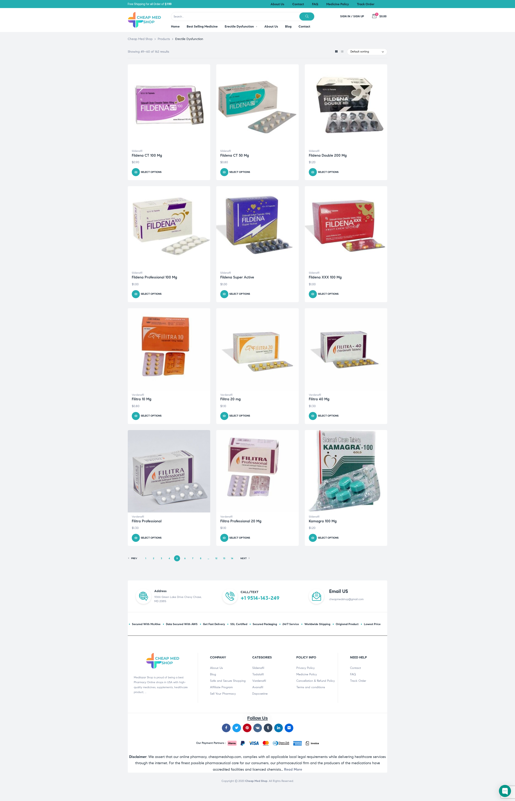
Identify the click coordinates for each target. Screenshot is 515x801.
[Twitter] (236, 728)
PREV (134, 558)
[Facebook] (226, 728)
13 (224, 558)
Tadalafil (258, 674)
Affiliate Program (221, 687)
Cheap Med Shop (256, 781)
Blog (213, 674)
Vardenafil (138, 394)
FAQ (353, 674)
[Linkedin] (278, 728)
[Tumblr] (268, 728)
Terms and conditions (310, 687)
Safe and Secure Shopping (228, 681)
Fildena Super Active (237, 277)
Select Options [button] (151, 172)
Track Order (358, 681)
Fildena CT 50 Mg (234, 155)
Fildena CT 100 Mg (147, 155)
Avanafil (257, 687)
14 (232, 558)
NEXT (243, 558)
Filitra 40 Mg (319, 399)
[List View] (342, 52)
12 (216, 558)
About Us (216, 668)
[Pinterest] (247, 728)
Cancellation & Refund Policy (315, 681)
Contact (355, 668)
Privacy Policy (305, 668)
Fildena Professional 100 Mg (154, 277)
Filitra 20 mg (230, 399)
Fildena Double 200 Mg (328, 155)
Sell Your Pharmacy (223, 693)
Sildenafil (137, 151)
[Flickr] (289, 728)
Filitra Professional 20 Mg (240, 521)
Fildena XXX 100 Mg (325, 277)
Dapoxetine (260, 693)
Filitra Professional (147, 521)
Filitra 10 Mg (141, 399)
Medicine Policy (306, 674)
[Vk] (257, 728)
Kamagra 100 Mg (323, 521)
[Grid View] (336, 52)
